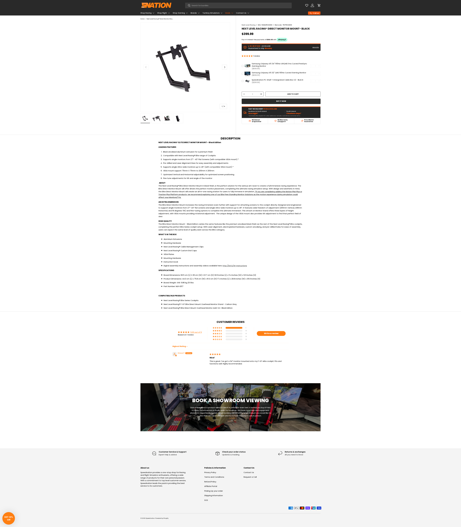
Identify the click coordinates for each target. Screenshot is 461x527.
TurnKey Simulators (211, 13)
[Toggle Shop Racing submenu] (153, 13)
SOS (206, 500)
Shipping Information (213, 495)
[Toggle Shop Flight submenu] (168, 13)
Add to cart (293, 94)
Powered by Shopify (161, 518)
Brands (194, 13)
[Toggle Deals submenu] (232, 13)
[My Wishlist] (306, 5)
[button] (319, 5)
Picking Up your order (213, 491)
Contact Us (241, 13)
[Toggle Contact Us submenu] (248, 13)
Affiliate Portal (210, 486)
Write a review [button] (271, 333)
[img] (215, 354)
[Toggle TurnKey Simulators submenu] (221, 13)
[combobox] (238, 5)
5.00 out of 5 (196, 332)
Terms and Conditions (214, 477)
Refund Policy (210, 481)
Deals (227, 13)
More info (315, 47)
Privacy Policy (210, 472)
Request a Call (250, 477)
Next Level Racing (248, 25)
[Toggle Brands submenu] (198, 13)
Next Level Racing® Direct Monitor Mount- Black (160, 19)
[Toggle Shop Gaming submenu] (186, 13)
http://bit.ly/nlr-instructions (235, 265)
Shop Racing (146, 13)
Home (142, 19)
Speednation (150, 518)
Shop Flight (162, 13)
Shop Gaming (179, 13)
